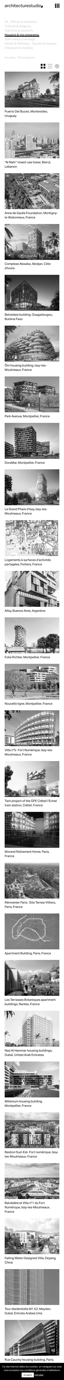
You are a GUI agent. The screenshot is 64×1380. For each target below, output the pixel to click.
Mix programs (26, 57)
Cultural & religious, (18, 26)
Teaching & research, (19, 30)
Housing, (10, 57)
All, (7, 22)
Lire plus (39, 1374)
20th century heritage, (20, 39)
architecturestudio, (24, 5)
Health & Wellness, (17, 43)
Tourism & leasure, (44, 43)
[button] (57, 6)
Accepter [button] (27, 1375)
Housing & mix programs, (22, 35)
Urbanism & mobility (19, 48)
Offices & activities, (23, 22)
